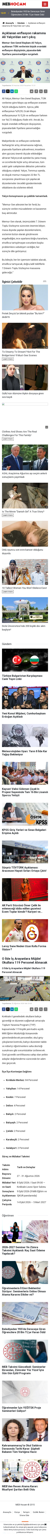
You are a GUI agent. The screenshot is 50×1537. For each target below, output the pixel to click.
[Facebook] (3, 91)
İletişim (26, 1512)
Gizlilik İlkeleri (38, 1512)
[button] (36, 91)
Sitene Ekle (24, 1515)
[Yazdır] (31, 91)
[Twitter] (8, 91)
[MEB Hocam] (14, 4)
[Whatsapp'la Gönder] (16, 91)
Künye (17, 1512)
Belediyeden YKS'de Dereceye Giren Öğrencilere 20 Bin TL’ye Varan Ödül (28, 13)
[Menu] (45, 4)
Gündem (21, 23)
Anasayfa (9, 23)
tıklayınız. (29, 1532)
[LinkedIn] (12, 91)
